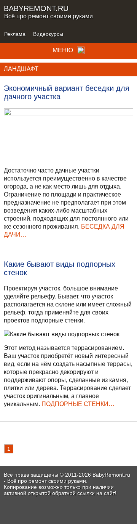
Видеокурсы (48, 34)
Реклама (14, 34)
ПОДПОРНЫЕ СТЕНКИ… (78, 404)
